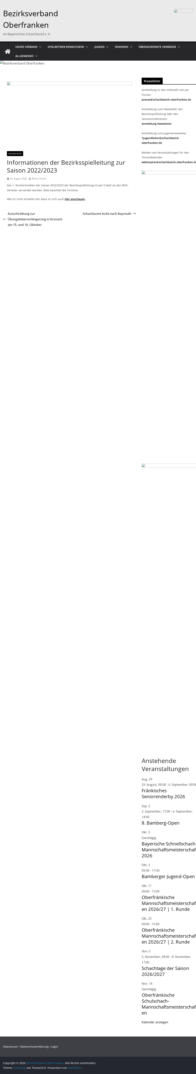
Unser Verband (26, 47)
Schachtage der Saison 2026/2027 (165, 971)
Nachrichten (15, 153)
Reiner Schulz (39, 178)
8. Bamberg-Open (161, 823)
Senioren (121, 47)
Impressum (10, 1046)
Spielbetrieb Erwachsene (66, 47)
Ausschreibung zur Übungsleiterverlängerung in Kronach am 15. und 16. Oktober (35, 219)
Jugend (99, 47)
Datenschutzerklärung (34, 1046)
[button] (39, 47)
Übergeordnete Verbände (157, 47)
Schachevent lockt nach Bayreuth (107, 214)
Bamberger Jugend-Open (168, 876)
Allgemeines (24, 56)
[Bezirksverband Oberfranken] (7, 51)
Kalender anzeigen (155, 1022)
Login (54, 1046)
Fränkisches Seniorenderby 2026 (163, 793)
